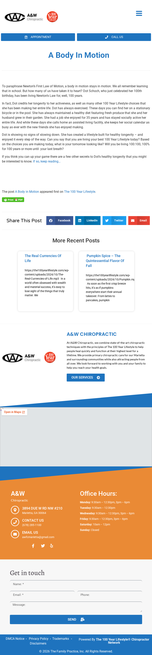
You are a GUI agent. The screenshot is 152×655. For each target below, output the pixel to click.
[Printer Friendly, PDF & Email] (13, 199)
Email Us (30, 532)
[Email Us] (15, 534)
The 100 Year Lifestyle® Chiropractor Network (122, 641)
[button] (59, 220)
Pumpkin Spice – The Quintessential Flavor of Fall (105, 261)
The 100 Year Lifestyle (79, 192)
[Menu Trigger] (139, 13)
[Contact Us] (15, 522)
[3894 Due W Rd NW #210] (15, 510)
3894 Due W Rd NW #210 (42, 508)
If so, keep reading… (47, 161)
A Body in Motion (27, 192)
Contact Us (33, 520)
